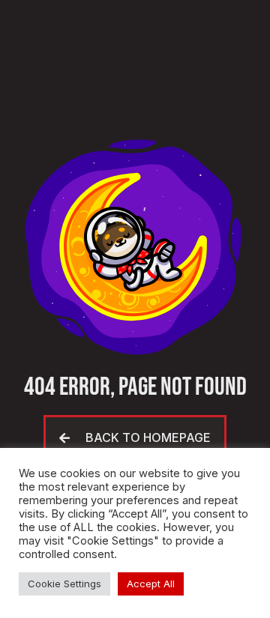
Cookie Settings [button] (64, 584)
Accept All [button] (151, 584)
